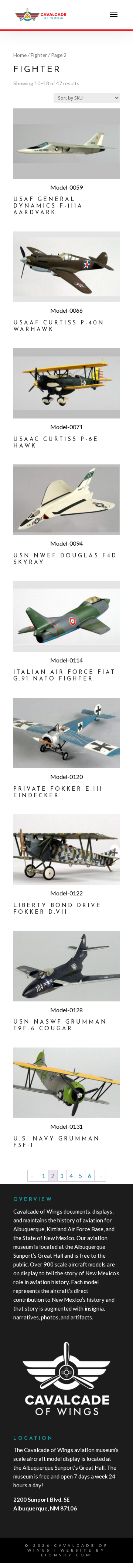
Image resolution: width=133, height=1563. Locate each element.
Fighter (39, 55)
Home (20, 55)
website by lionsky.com (73, 1552)
